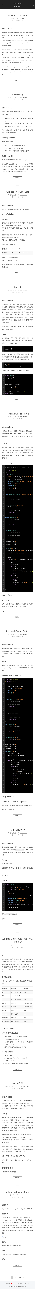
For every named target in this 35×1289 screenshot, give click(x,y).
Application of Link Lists (17, 192)
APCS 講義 (17, 1083)
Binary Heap (17, 95)
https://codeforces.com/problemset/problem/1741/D (17, 1209)
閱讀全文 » (17, 80)
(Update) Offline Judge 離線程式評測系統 (17, 940)
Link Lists (17, 287)
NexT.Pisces (18, 1286)
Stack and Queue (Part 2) (17, 414)
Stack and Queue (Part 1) (17, 631)
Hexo (12, 1286)
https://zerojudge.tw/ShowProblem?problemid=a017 (17, 805)
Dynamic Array (17, 830)
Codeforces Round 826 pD (17, 1192)
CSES (7, 600)
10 (20, 1277)
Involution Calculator (17, 15)
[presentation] (14, 244)
